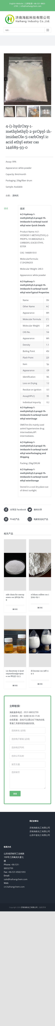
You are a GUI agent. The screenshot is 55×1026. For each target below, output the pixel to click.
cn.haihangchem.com (14, 886)
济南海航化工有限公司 (40, 827)
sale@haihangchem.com (15, 879)
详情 (16, 609)
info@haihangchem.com (30, 6)
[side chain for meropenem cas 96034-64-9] (15, 565)
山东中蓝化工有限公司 (40, 835)
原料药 (15, 195)
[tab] (10, 208)
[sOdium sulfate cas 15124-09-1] (40, 565)
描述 (6, 208)
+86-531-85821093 (16, 872)
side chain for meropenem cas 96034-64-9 (15, 597)
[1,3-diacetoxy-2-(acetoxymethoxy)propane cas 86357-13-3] (15, 641)
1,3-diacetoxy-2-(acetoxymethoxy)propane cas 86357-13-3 (15, 673)
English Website (16, 3)
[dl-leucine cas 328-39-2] (40, 641)
